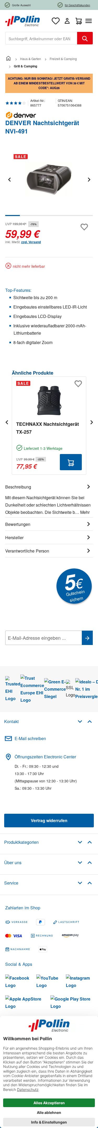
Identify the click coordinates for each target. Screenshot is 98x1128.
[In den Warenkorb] (71, 462)
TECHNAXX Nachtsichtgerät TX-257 (47, 428)
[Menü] (89, 21)
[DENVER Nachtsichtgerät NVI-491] (48, 179)
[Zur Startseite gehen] (22, 20)
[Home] (8, 58)
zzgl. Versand (31, 242)
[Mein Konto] (67, 21)
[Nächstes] (89, 179)
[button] (85, 721)
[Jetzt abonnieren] (87, 638)
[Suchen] (85, 38)
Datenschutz (39, 649)
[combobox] (41, 38)
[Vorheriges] (9, 179)
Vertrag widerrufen (49, 820)
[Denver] (49, 115)
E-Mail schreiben (30, 738)
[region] (49, 183)
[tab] (49, 498)
